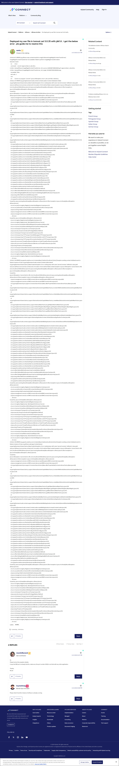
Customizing (14, 629)
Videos (49, 723)
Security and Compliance (35, 750)
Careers (84, 713)
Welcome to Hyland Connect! (98, 152)
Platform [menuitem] (22, 15)
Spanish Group (93, 121)
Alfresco (27, 32)
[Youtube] (27, 737)
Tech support (104, 723)
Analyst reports (37, 716)
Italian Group (92, 124)
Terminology (50, 716)
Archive (17, 624)
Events (103, 713)
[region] (59, 762)
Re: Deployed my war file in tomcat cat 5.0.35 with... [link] (55, 32)
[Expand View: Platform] (26, 15)
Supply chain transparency (59, 750)
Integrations (36, 723)
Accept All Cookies (97, 762)
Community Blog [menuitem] (36, 15)
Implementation (69, 713)
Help (97, 10)
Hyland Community (87, 10)
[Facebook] (9, 737)
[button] (12, 636)
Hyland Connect (12, 32)
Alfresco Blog (92, 51)
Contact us (11, 725)
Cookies (16, 750)
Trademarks (47, 750)
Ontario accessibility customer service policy (79, 750)
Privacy (11, 750)
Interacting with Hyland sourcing (101, 750)
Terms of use (23, 750)
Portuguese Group (94, 119)
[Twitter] (13, 737)
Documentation (105, 719)
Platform (20, 32)
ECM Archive (21, 629)
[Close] (116, 762)
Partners (84, 719)
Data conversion (69, 723)
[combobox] (44, 23)
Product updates (51, 726)
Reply (78, 636)
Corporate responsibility (88, 723)
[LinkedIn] (22, 737)
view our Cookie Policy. (41, 764)
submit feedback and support (43, 2)
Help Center (92, 157)
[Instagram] (18, 737)
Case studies (36, 713)
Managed (67, 716)
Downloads (50, 719)
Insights (35, 719)
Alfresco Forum (92, 100)
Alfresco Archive (35, 32)
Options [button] (108, 32)
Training (103, 716)
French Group (93, 116)
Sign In (104, 9)
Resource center (51, 713)
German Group (93, 127)
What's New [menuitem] (12, 15)
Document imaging (70, 726)
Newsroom (85, 726)
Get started (28, 2)
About (83, 716)
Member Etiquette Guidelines (98, 154)
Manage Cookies (85, 762)
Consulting (67, 719)
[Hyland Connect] (20, 9)
